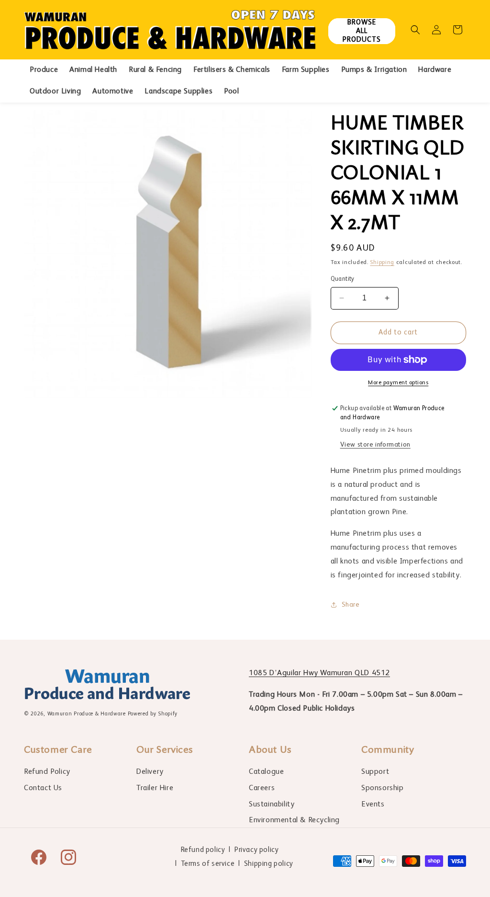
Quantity (343, 279)
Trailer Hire (154, 788)
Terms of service (208, 863)
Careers (262, 788)
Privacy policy (256, 849)
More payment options (398, 383)
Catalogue (266, 772)
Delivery (150, 772)
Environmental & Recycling (294, 820)
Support (375, 772)
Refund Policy (47, 772)
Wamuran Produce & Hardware (86, 714)
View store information (375, 444)
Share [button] (351, 604)
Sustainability (271, 804)
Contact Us (43, 788)
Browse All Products (362, 31)
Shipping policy (268, 863)
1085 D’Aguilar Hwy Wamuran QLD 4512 (319, 673)
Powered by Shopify (153, 714)
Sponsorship (382, 788)
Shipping (382, 262)
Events (373, 804)
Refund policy (203, 849)
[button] (415, 29)
